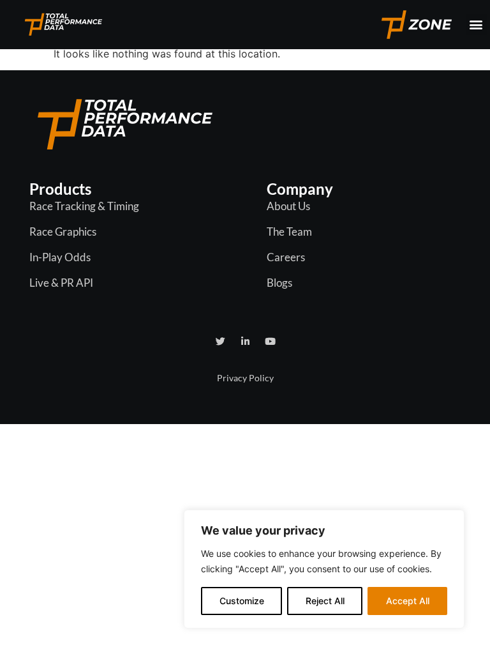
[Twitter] (220, 341)
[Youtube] (270, 341)
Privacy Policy (245, 377)
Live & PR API (61, 282)
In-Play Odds (60, 257)
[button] (476, 24)
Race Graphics (62, 231)
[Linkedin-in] (245, 341)
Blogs (279, 282)
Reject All (325, 600)
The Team (289, 231)
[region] (324, 569)
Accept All (407, 600)
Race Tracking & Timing (84, 206)
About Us (288, 206)
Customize (241, 600)
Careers (286, 257)
